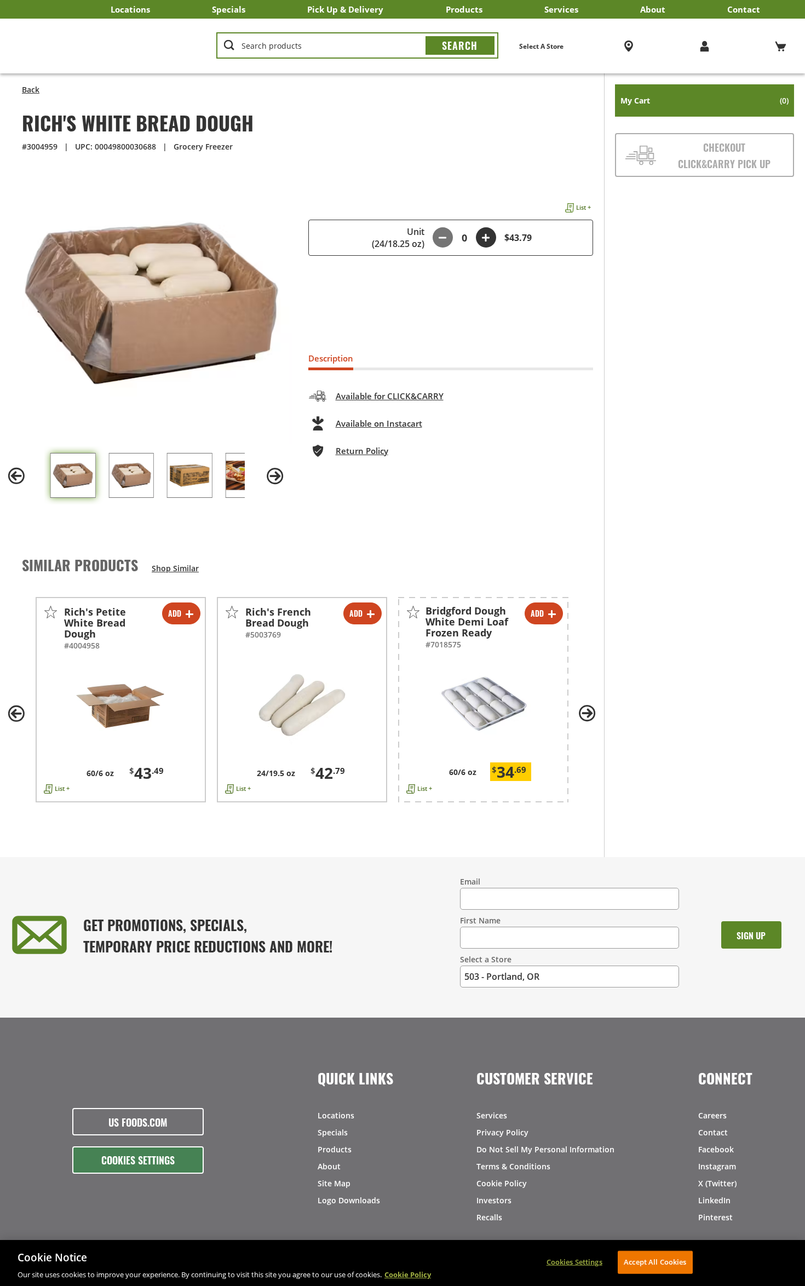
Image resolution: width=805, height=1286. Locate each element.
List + (583, 207)
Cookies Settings (138, 1159)
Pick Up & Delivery (345, 9)
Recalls (489, 1217)
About (652, 9)
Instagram (717, 1166)
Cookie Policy (501, 1183)
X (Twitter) (717, 1183)
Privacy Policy (502, 1132)
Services (561, 9)
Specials (228, 9)
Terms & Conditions (513, 1166)
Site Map (334, 1183)
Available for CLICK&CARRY (390, 396)
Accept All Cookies (655, 1261)
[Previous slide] (16, 476)
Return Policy (362, 450)
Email (470, 881)
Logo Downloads (349, 1200)
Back (30, 89)
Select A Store (541, 46)
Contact (743, 9)
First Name (480, 920)
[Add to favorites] (51, 612)
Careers (712, 1115)
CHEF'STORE (105, 46)
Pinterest (715, 1217)
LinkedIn (714, 1200)
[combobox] (357, 46)
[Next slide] (275, 476)
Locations (130, 9)
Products (464, 9)
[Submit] (460, 45)
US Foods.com (138, 1121)
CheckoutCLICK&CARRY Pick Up (724, 155)
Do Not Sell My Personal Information (545, 1149)
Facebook (716, 1149)
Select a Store (485, 959)
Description (330, 358)
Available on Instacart (379, 423)
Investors (493, 1200)
